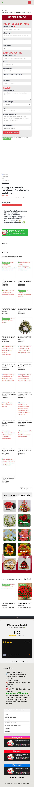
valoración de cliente (8, 198)
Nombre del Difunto (10, 55)
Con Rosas (31, 602)
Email (5, 39)
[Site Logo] (5, 3)
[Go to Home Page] (2, 11)
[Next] (31, 489)
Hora (5, 108)
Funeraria (6, 81)
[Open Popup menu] (29, 2)
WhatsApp (7, 33)
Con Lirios (15, 308)
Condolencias (16, 280)
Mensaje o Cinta (8, 91)
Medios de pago (8, 125)
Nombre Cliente (8, 27)
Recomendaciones (9, 114)
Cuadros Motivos (10, 723)
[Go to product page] (25, 269)
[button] (24, 579)
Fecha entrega (8, 102)
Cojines (7, 728)
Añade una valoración (22, 198)
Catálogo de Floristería (7, 280)
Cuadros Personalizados (13, 726)
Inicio (6, 714)
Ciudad (6, 62)
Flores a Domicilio (10, 717)
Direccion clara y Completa (12, 74)
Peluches (7, 720)
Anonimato (7, 45)
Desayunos (8, 731)
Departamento (8, 68)
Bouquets (4, 602)
